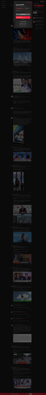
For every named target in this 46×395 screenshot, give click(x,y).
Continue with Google (23, 21)
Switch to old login (29, 2)
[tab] (19, 8)
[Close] (15, 2)
